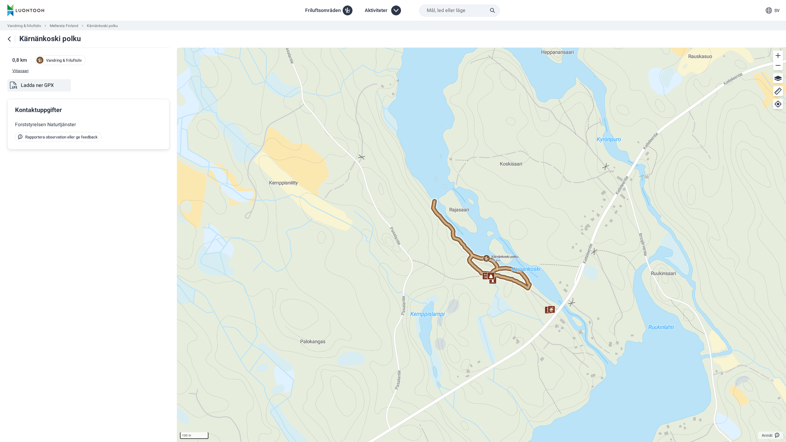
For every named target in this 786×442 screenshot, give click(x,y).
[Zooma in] (778, 55)
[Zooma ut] (778, 65)
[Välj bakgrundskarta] (778, 78)
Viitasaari (20, 70)
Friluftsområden (323, 10)
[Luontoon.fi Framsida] (25, 10)
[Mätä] (778, 91)
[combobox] (459, 11)
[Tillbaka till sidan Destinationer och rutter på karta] (9, 39)
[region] (481, 245)
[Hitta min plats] (778, 104)
